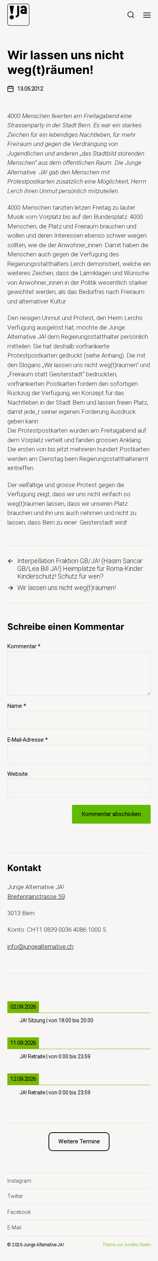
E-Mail (14, 1227)
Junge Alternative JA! (44, 1244)
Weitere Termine (79, 1141)
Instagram (19, 1181)
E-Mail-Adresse (27, 740)
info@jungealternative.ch (40, 946)
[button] (131, 14)
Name (16, 706)
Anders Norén (138, 1244)
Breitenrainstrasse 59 (36, 896)
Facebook (19, 1212)
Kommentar (23, 646)
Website (17, 774)
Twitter (15, 1196)
